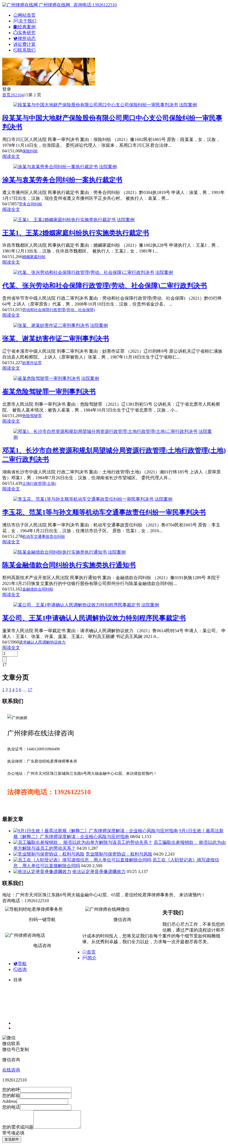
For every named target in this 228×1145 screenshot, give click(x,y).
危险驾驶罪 (32, 416)
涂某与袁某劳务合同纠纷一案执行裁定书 (62, 179)
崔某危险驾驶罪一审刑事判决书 (49, 391)
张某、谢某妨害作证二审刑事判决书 (55, 338)
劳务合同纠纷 (30, 204)
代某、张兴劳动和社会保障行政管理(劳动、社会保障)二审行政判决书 (104, 285)
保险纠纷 (30, 151)
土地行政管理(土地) (39, 483)
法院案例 (188, 104)
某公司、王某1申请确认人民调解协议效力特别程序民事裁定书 (94, 618)
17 (30, 689)
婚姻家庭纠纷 (34, 257)
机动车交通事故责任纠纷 (43, 536)
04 (21, 95)
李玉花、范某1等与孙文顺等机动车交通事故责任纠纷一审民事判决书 (104, 512)
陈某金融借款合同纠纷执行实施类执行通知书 (69, 565)
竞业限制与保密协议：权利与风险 (119, 854)
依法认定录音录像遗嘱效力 (99, 871)
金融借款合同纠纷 (37, 589)
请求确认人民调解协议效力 (42, 642)
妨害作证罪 (32, 363)
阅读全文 (11, 156)
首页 (6, 95)
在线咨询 (11, 1070)
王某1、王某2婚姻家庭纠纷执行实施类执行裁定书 (75, 232)
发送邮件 (11, 1139)
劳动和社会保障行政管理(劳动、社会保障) (58, 310)
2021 (15, 95)
